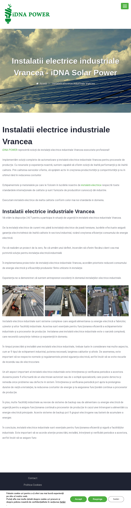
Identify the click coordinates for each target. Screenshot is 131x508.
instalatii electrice (91, 185)
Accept (78, 499)
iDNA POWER (9, 149)
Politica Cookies (33, 484)
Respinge (97, 499)
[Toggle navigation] (125, 6)
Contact (32, 478)
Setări (63, 502)
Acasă (43, 83)
